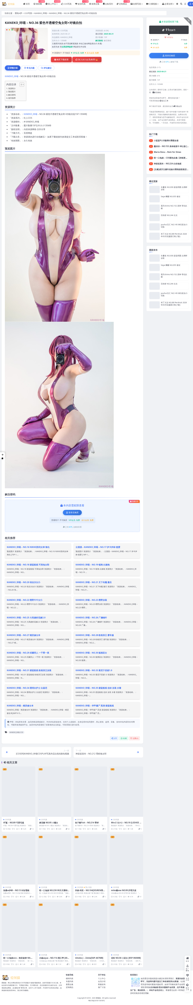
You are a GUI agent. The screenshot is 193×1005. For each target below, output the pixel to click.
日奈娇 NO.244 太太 (169, 215)
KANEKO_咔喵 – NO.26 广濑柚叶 (91, 617)
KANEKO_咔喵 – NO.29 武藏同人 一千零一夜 (28, 652)
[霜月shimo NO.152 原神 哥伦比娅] (154, 208)
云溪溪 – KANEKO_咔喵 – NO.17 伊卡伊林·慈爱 (98, 547)
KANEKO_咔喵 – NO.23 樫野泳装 (91, 600)
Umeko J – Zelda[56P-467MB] (89, 958)
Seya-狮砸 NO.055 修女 (170, 196)
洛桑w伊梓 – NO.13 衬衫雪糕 (16, 890)
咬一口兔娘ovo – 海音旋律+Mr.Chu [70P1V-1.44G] (18, 959)
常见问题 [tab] (31, 68)
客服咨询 (101, 984)
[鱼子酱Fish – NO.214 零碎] (90, 791)
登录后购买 (74, 512)
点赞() (135, 738)
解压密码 (12, 95)
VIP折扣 (170, 37)
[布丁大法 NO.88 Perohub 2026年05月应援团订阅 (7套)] (154, 236)
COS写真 (28, 13)
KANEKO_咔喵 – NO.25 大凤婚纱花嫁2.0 (26, 617)
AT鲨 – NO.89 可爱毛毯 (13, 822)
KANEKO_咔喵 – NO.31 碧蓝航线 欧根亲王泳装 (29, 670)
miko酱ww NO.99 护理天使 (123, 890)
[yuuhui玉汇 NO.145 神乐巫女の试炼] (154, 226)
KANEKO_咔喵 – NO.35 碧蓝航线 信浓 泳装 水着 (98, 687)
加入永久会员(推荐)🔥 (88, 60)
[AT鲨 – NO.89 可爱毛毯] (18, 791)
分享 (115, 738)
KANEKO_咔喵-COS (16, 732)
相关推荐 (12, 98)
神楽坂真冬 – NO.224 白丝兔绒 (167, 163)
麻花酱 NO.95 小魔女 (48, 822)
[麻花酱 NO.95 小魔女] (54, 791)
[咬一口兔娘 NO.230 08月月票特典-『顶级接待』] (54, 859)
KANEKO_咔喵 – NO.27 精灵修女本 (23, 635)
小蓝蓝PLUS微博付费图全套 (166, 140)
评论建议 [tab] (48, 68)
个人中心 (101, 978)
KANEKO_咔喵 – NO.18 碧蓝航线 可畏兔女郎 (28, 564)
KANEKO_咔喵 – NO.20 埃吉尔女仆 (23, 582)
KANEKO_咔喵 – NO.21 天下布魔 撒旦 (94, 582)
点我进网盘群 (67, 46)
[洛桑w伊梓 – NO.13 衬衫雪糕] (18, 859)
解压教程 (107, 40)
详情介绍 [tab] (14, 68)
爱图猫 (98, 998)
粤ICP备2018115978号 (96, 1000)
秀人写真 (88, 887)
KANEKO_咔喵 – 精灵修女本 (20, 705)
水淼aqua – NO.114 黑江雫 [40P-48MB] (54, 959)
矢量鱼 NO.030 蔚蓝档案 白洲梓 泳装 (174, 188)
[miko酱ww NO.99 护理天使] (126, 859)
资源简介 (12, 88)
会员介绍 (101, 981)
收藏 (125, 738)
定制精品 (69, 987)
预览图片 (12, 91)
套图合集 (69, 984)
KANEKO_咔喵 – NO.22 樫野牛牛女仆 (24, 600)
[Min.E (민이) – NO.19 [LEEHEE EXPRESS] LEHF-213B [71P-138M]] (126, 791)
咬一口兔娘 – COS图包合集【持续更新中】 (172, 157)
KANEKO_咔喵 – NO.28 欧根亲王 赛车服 (95, 635)
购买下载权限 (62, 60)
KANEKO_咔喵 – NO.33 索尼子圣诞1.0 (94, 670)
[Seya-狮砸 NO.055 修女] (154, 198)
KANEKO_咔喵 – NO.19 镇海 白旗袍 (93, 564)
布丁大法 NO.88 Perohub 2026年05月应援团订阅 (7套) (174, 235)
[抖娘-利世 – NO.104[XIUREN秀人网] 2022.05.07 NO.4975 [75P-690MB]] (90, 859)
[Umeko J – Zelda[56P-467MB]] (90, 927)
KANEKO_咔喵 (40, 13)
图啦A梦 (18, 13)
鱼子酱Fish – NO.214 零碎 (87, 822)
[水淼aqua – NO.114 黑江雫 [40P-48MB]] (54, 927)
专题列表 (69, 981)
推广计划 (101, 987)
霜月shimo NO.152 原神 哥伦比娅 (174, 206)
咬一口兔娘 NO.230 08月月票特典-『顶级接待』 (53, 891)
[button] (2, 455)
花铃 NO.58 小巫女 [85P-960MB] (126, 958)
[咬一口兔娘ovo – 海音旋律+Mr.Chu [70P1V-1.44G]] (18, 927)
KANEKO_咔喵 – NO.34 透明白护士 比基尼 (27, 687)
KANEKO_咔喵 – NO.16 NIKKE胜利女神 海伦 (28, 547)
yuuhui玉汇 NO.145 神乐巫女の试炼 (174, 225)
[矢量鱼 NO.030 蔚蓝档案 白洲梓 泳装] (154, 189)
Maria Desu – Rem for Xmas (167, 152)
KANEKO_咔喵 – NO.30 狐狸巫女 (91, 652)
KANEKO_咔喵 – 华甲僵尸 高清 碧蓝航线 (95, 705)
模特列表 (69, 978)
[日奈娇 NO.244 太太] (154, 217)
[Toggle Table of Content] (21, 84)
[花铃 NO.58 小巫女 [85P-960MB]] (126, 927)
